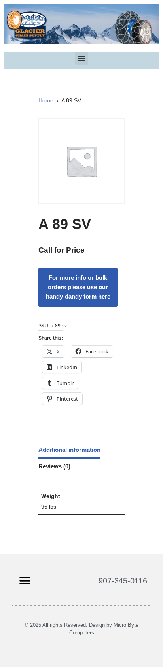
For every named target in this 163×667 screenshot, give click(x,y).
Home (45, 100)
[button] (81, 58)
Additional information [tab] (69, 449)
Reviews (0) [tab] (54, 466)
